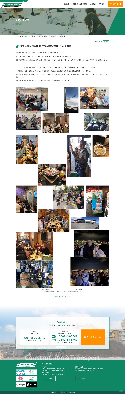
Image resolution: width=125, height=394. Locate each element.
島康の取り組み (84, 4)
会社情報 (106, 41)
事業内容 (66, 4)
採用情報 (101, 4)
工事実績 (75, 4)
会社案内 (93, 4)
